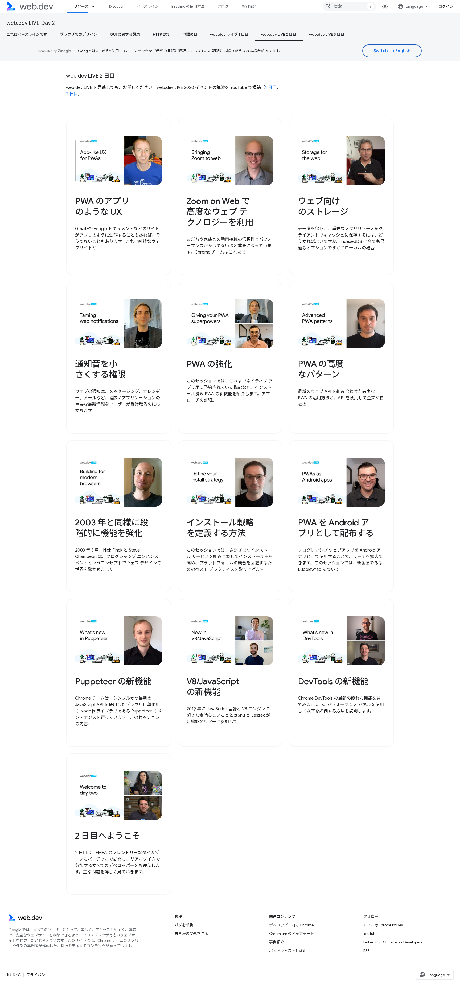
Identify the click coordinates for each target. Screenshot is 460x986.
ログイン (446, 6)
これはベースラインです (26, 34)
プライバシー (37, 975)
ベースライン (148, 6)
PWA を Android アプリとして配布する (335, 528)
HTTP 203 (161, 34)
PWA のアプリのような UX (102, 206)
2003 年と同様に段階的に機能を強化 (111, 528)
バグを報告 (184, 925)
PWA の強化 (209, 364)
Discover (116, 6)
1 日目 (271, 87)
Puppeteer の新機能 (113, 681)
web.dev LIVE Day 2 (30, 23)
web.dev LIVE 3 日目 (326, 34)
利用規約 (13, 975)
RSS (366, 950)
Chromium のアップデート (291, 933)
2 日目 (72, 94)
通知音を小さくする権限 (100, 369)
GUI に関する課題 (125, 34)
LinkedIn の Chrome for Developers (392, 942)
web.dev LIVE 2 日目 (278, 34)
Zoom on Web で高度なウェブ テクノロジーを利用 (220, 212)
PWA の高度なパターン (321, 369)
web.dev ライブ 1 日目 (229, 34)
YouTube (370, 933)
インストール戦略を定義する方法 (220, 528)
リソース (81, 6)
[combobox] (349, 6)
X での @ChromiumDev (383, 925)
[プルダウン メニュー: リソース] (95, 6)
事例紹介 (248, 6)
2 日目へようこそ (107, 835)
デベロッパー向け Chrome (291, 925)
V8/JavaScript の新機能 (213, 686)
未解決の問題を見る (191, 933)
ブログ (223, 6)
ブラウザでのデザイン (78, 34)
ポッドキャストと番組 (287, 950)
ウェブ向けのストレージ (323, 206)
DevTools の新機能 (333, 681)
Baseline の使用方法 (188, 6)
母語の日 (189, 34)
